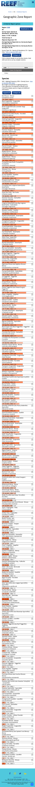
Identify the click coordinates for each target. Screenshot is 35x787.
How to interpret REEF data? (14, 52)
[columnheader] (5, 67)
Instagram (15, 774)
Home (10, 12)
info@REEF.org (27, 780)
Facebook (10, 774)
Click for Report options (12, 24)
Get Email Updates (17, 777)
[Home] (13, 4)
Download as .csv (26, 29)
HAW (8, 27)
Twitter (20, 774)
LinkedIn (25, 774)
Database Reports (22, 12)
